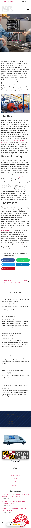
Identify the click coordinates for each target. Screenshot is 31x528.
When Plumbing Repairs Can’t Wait (13, 370)
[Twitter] (15, 461)
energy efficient (21, 177)
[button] (8, 260)
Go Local (4, 353)
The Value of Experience (9, 316)
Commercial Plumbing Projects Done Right (15, 385)
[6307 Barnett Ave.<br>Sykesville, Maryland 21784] (4, 415)
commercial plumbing (11, 253)
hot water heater (9, 255)
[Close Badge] (24, 523)
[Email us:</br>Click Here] (4, 421)
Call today (25, 245)
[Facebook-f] (12, 461)
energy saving (23, 253)
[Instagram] (18, 461)
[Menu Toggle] (28, 8)
